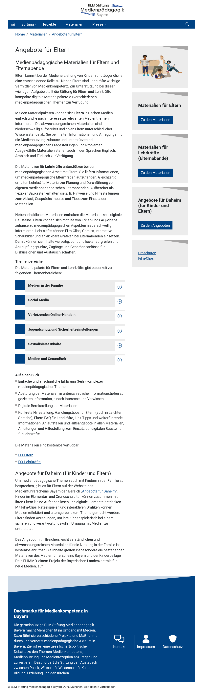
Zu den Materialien (155, 120)
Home (20, 34)
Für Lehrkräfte (29, 462)
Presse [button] (97, 24)
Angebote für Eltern (67, 34)
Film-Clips (146, 258)
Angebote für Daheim (99, 491)
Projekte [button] (49, 24)
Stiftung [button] (27, 24)
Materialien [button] (74, 24)
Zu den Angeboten (155, 225)
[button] (13, 24)
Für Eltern (25, 455)
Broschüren (147, 253)
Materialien (38, 34)
